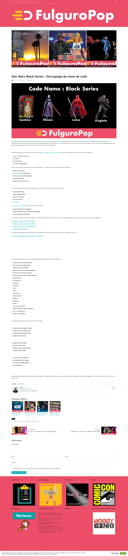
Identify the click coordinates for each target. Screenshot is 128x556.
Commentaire (15, 444)
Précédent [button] (13, 48)
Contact (24, 1)
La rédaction (30, 1)
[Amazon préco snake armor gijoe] (67, 48)
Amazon (60, 143)
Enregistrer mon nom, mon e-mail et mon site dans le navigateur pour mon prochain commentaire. (36, 468)
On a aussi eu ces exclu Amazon (20, 205)
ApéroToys (36, 1)
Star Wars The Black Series (32, 421)
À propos (14, 383)
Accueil (13, 1)
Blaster (16, 80)
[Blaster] (15, 390)
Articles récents (21, 383)
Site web (14, 462)
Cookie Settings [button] (115, 553)
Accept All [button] (123, 553)
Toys (13, 418)
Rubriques (18, 1)
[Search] (115, 1)
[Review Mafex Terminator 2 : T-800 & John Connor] (104, 48)
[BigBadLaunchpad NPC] (30, 48)
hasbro (15, 421)
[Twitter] (114, 389)
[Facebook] (113, 389)
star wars (21, 421)
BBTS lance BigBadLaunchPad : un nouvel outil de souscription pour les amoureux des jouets (50, 514)
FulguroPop (30, 388)
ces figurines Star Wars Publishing (51, 152)
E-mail (67, 456)
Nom (13, 456)
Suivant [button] (114, 48)
